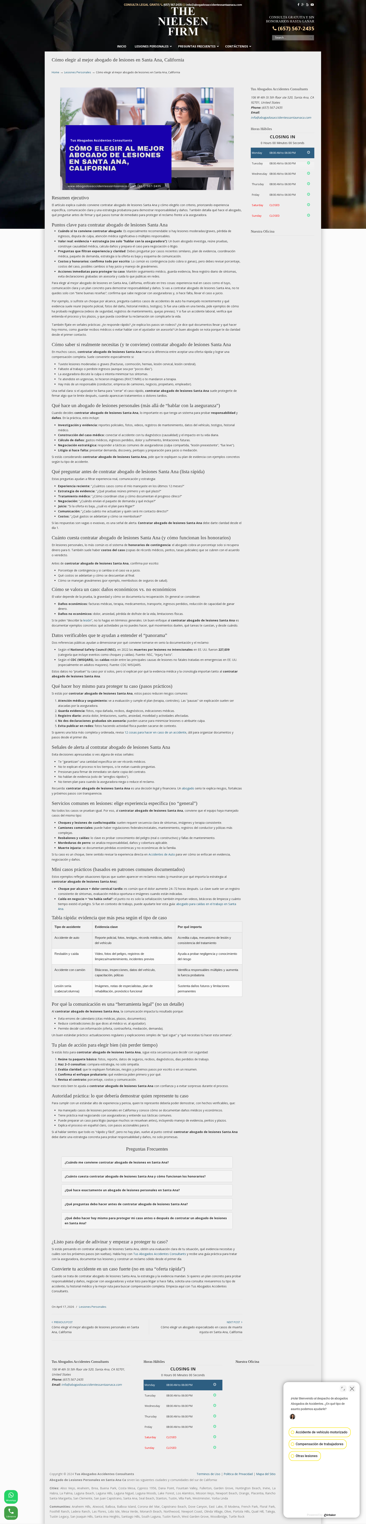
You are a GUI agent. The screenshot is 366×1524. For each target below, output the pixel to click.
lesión (87, 620)
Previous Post (63, 1322)
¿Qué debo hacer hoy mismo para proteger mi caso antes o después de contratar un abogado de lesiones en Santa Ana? (146, 1220)
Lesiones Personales (77, 72)
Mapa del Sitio (266, 1474)
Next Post (234, 1322)
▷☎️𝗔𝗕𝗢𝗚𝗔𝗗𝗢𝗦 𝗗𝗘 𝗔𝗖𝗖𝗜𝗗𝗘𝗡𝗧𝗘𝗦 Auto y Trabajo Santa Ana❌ (183, 21)
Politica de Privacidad (238, 1474)
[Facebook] (298, 4)
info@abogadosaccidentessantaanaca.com (214, 4)
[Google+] (303, 4)
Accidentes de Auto (161, 854)
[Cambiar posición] (343, 1388)
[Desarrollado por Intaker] (330, 1515)
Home (55, 72)
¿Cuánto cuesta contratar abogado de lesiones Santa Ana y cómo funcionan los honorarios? (135, 1176)
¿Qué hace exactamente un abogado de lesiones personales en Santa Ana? (122, 1190)
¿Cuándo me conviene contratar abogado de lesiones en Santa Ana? (117, 1162)
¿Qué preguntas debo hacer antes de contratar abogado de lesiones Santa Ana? (126, 1204)
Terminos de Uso (208, 1474)
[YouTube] (312, 4)
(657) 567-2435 (173, 4)
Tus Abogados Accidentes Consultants (159, 1254)
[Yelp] (307, 4)
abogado (188, 788)
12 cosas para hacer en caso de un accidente (155, 732)
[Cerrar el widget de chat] (352, 1388)
